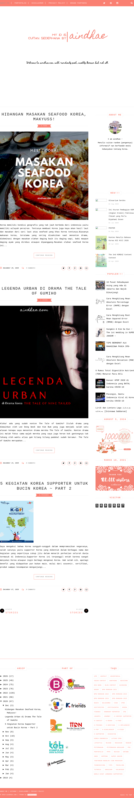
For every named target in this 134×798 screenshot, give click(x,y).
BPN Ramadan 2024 (101, 698)
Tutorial (97, 769)
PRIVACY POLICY (57, 3)
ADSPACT (103, 676)
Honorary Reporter (112, 712)
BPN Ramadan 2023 (119, 694)
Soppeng (104, 756)
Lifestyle (98, 743)
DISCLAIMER (37, 3)
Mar (7, 765)
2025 (5, 680)
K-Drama (44, 300)
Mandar (128, 743)
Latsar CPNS (116, 738)
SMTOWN (126, 752)
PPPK (108, 752)
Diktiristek (99, 707)
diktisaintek (113, 707)
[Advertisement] (67, 88)
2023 (5, 689)
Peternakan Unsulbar (115, 747)
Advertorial (115, 676)
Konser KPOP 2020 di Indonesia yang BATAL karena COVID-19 (118, 383)
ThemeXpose (32, 795)
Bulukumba (106, 703)
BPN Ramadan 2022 (101, 694)
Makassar (118, 743)
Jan (7, 774)
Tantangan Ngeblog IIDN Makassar (108, 761)
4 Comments (30, 268)
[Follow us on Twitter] (104, 3)
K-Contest (98, 720)
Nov (7, 732)
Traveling (120, 765)
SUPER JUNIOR (116, 756)
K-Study (121, 729)
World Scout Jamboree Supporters (108, 774)
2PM (95, 676)
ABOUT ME (4, 3)
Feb (7, 769)
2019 (5, 778)
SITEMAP (13, 791)
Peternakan (98, 747)
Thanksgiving (99, 765)
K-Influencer (124, 725)
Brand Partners (78, 3)
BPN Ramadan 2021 (109, 689)
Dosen (124, 707)
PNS (129, 747)
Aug (7, 744)
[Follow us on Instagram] (117, 3)
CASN (116, 703)
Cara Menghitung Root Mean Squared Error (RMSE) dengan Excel (118, 318)
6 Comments (30, 463)
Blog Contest (110, 685)
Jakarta (97, 716)
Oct (7, 736)
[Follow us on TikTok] (123, 3)
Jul (7, 749)
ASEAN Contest (100, 680)
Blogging (123, 685)
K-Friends (44, 495)
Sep (7, 740)
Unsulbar (108, 769)
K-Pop (96, 729)
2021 (5, 697)
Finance (97, 712)
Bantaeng (113, 680)
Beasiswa (124, 680)
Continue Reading (44, 255)
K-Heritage (110, 725)
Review (116, 752)
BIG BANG (97, 685)
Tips (110, 765)
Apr (7, 761)
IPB (124, 712)
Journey (107, 716)
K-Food (44, 126)
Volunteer (120, 769)
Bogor (96, 689)
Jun (7, 753)
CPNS (123, 703)
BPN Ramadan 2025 (119, 698)
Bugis (96, 703)
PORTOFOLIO (20, 3)
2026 (5, 676)
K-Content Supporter (122, 716)
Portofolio (98, 752)
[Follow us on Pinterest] (110, 3)
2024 (5, 685)
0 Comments (30, 589)
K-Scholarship (108, 729)
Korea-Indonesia (101, 738)
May (7, 757)
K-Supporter (99, 734)
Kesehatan (112, 734)
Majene (108, 743)
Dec (7, 705)
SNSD (96, 756)
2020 (5, 701)
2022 (5, 693)
